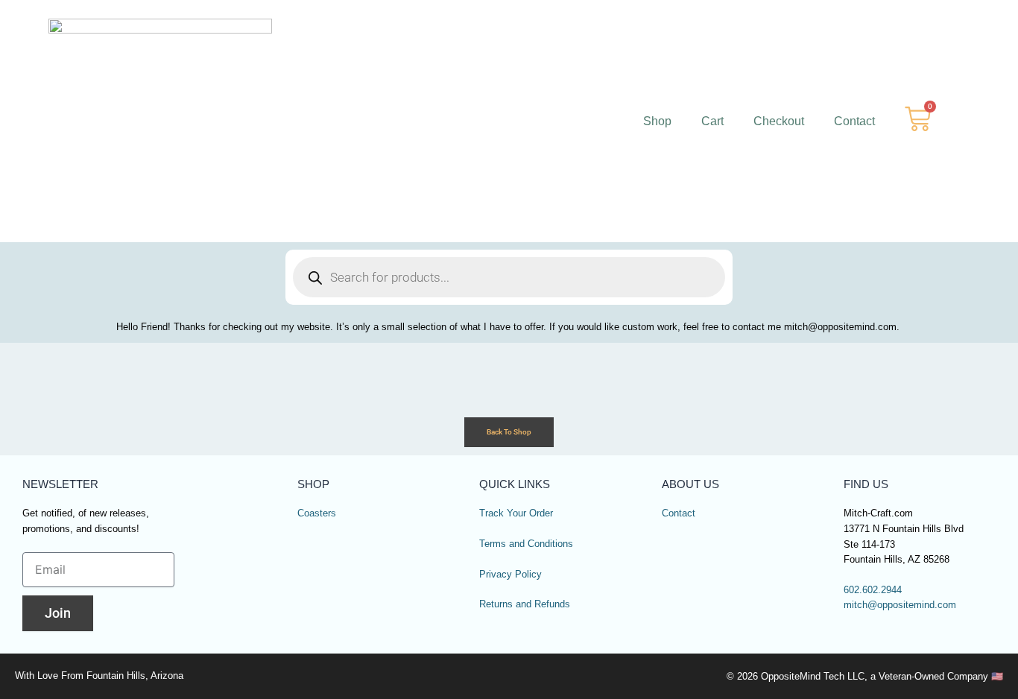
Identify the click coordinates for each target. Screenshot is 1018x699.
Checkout (778, 121)
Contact (854, 121)
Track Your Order (516, 513)
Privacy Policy (510, 574)
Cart (712, 121)
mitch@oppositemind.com (900, 605)
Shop (657, 121)
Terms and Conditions (526, 544)
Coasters (316, 513)
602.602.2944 (873, 590)
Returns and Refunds (524, 604)
